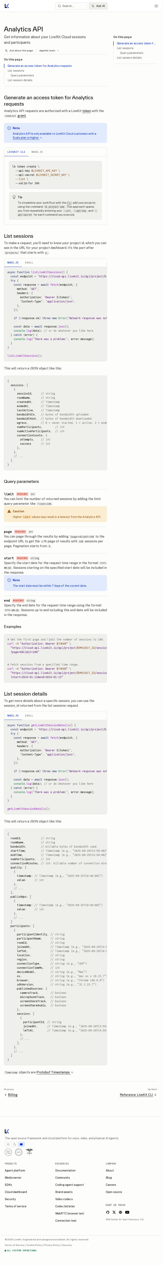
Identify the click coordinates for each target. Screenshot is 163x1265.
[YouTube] (127, 1212)
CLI (69, 202)
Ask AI (100, 6)
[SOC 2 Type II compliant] (8, 1152)
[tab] (8, 1144)
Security (67, 1245)
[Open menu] (156, 6)
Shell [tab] (29, 262)
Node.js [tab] (37, 152)
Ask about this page (21, 50)
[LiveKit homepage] (80, 1132)
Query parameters (22, 75)
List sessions (16, 70)
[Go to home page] (7, 6)
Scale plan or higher (26, 137)
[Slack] (120, 1212)
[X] (114, 1212)
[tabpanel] (55, 190)
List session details (20, 80)
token (86, 111)
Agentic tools (47, 50)
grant (21, 116)
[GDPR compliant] (18, 1152)
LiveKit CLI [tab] (16, 152)
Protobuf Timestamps (53, 1072)
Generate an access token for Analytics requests (40, 65)
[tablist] (55, 152)
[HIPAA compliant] (29, 1152)
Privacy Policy (52, 1245)
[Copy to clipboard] (97, 166)
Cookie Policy (34, 1245)
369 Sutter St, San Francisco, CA (125, 1219)
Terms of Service (14, 1245)
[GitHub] (108, 1212)
